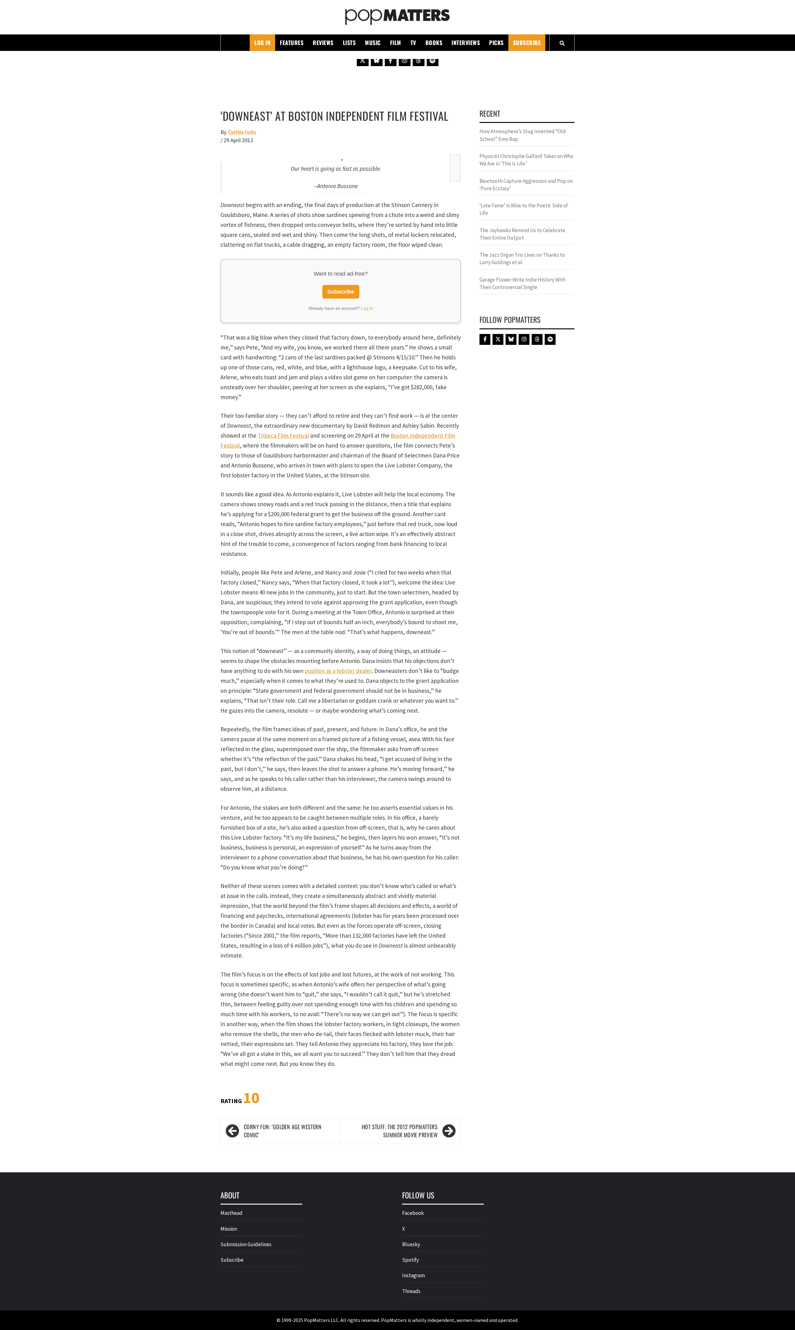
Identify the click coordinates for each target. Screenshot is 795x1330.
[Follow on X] (363, 60)
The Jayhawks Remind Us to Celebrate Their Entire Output (522, 234)
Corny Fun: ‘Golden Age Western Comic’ (282, 1131)
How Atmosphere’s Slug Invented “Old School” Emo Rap (522, 135)
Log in (367, 308)
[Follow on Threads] (419, 60)
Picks (496, 42)
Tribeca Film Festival (283, 435)
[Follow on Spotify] (432, 60)
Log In (262, 42)
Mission (228, 1228)
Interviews (466, 42)
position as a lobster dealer (338, 670)
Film (395, 42)
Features (291, 42)
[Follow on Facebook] (391, 60)
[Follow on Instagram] (405, 60)
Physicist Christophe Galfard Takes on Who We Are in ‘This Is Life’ (526, 160)
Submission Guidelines (245, 1244)
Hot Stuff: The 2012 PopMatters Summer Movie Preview (400, 1131)
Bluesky (411, 1244)
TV (413, 42)
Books (434, 42)
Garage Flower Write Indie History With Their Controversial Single (522, 283)
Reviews (323, 42)
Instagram (413, 1275)
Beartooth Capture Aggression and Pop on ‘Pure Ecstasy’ (526, 185)
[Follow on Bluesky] (377, 60)
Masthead (231, 1213)
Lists (349, 42)
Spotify (410, 1259)
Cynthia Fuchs (242, 132)
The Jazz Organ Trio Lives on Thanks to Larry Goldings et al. (522, 258)
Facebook (413, 1213)
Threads (411, 1291)
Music (373, 42)
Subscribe (527, 42)
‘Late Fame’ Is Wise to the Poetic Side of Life (523, 209)
